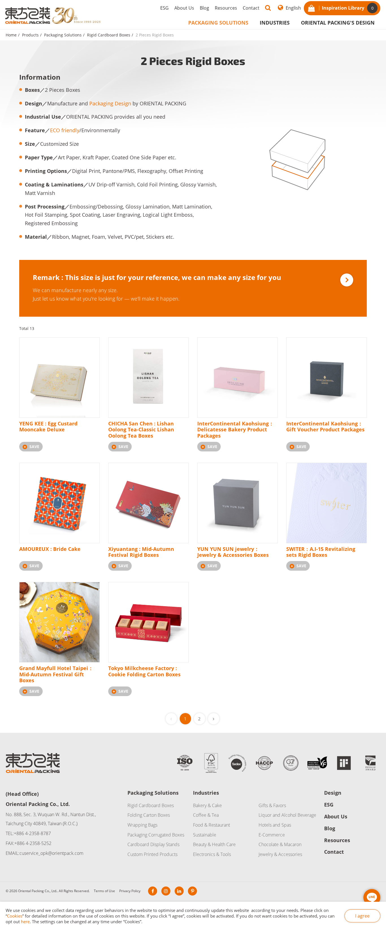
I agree (362, 916)
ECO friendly (64, 130)
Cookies (14, 916)
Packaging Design (110, 103)
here (25, 921)
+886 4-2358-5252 (32, 843)
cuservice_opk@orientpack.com (51, 853)
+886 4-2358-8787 (32, 833)
